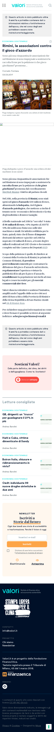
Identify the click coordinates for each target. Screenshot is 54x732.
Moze (38, 726)
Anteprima (38, 564)
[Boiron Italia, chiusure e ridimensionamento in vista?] (46, 464)
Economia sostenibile (15, 41)
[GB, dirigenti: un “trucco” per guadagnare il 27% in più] (46, 419)
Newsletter (8, 645)
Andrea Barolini (9, 427)
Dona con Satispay (27, 380)
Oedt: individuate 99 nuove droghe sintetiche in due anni (19, 486)
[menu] (4, 5)
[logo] (27, 5)
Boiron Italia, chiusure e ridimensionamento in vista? (17, 463)
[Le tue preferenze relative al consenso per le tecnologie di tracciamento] (49, 727)
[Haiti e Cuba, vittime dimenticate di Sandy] (46, 442)
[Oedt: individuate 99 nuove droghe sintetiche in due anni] (46, 488)
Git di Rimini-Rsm (15, 303)
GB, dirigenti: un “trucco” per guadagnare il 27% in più (18, 418)
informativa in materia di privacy (29, 553)
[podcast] (4, 686)
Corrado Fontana (10, 71)
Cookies (16, 726)
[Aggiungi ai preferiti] (51, 41)
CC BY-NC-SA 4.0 (18, 703)
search (50, 5)
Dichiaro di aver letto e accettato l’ (29, 552)
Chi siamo (7, 642)
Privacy (5, 726)
